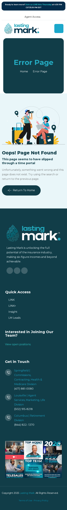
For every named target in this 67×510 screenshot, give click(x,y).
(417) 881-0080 (24, 388)
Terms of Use (25, 500)
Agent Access (32, 16)
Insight (12, 311)
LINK (11, 299)
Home (24, 71)
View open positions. (18, 344)
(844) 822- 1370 (24, 424)
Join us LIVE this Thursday (39, 5)
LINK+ (12, 305)
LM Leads (14, 317)
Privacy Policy (41, 500)
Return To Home (24, 190)
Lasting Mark (27, 493)
